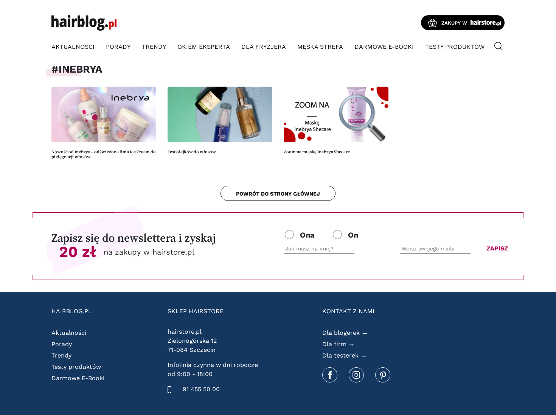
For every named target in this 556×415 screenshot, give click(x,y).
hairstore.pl (185, 331)
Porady (118, 46)
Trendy (154, 46)
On (353, 234)
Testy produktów (455, 46)
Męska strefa (320, 46)
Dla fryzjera (263, 46)
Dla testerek (340, 355)
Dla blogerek (341, 332)
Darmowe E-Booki (384, 46)
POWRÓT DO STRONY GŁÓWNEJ (278, 194)
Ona (307, 234)
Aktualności (73, 46)
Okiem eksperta (203, 46)
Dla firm (334, 344)
